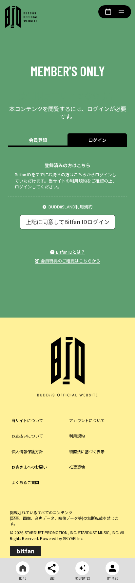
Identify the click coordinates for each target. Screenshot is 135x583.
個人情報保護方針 (27, 451)
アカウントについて (87, 420)
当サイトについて (27, 420)
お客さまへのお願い (29, 467)
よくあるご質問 (25, 482)
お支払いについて (27, 435)
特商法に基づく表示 (87, 451)
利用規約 (77, 435)
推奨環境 (77, 467)
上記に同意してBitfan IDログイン (67, 222)
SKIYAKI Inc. (73, 538)
